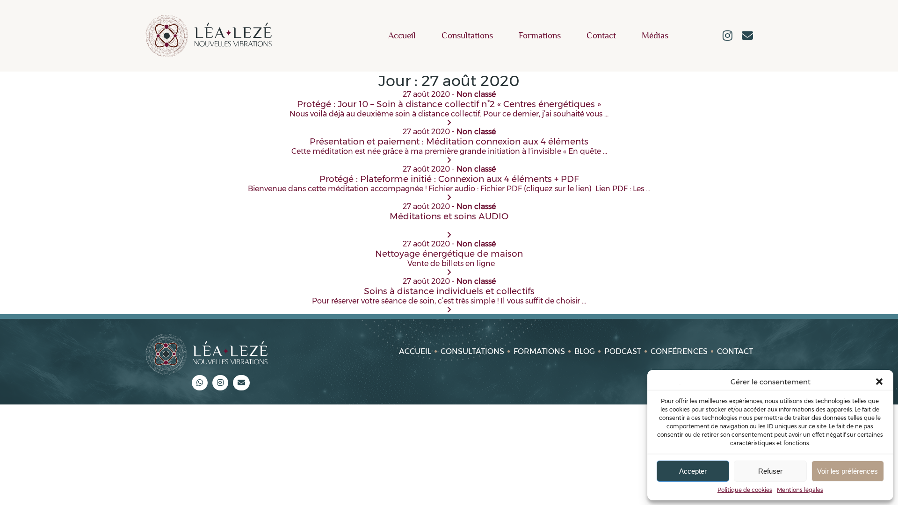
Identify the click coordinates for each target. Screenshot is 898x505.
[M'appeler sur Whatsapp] (200, 382)
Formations (540, 35)
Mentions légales (800, 489)
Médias (655, 35)
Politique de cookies (744, 489)
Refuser (770, 471)
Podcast (622, 351)
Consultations (467, 35)
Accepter (693, 471)
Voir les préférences (847, 471)
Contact (601, 35)
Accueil (402, 35)
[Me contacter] (747, 36)
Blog (584, 351)
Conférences (679, 351)
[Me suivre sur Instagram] (727, 36)
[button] (879, 381)
